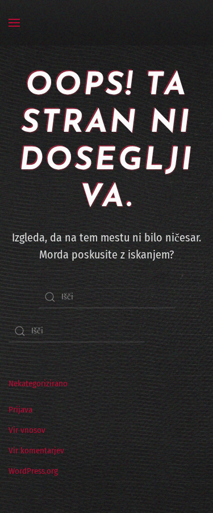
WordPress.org (33, 471)
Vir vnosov (27, 430)
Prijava (20, 409)
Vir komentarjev (36, 450)
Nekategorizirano (38, 383)
